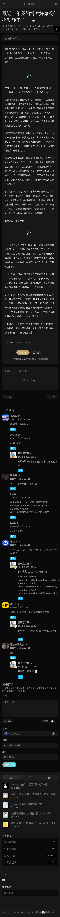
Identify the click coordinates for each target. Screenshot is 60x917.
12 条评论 (9, 29)
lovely (13, 494)
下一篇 (52, 397)
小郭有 (13, 415)
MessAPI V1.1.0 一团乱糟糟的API (26, 803)
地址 (5, 751)
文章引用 (9, 370)
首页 (10, 38)
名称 (5, 728)
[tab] (11, 777)
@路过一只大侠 (26, 671)
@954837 (22, 630)
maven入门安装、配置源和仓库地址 (29, 784)
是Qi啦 (13, 434)
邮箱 (5, 740)
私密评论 (46, 721)
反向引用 (23, 370)
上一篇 (7, 397)
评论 (5, 695)
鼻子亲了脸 (11, 26)
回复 (13, 429)
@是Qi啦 (22, 461)
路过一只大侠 (17, 644)
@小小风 (22, 571)
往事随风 (36, 29)
